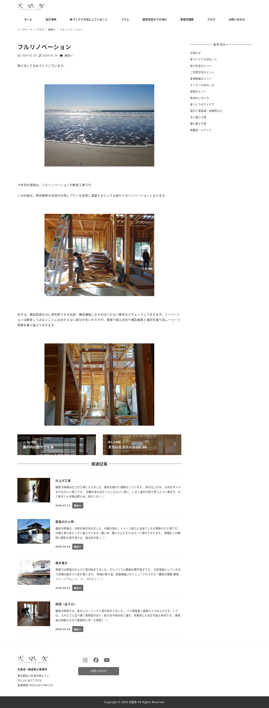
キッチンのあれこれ (202, 85)
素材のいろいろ (199, 98)
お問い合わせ (99, 671)
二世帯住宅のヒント (202, 72)
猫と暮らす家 (198, 123)
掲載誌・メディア (201, 130)
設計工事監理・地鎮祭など (206, 111)
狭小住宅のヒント (201, 66)
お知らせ (195, 53)
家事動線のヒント (201, 78)
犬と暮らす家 (198, 117)
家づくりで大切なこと (203, 59)
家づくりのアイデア (202, 104)
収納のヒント (198, 91)
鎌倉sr (69, 55)
